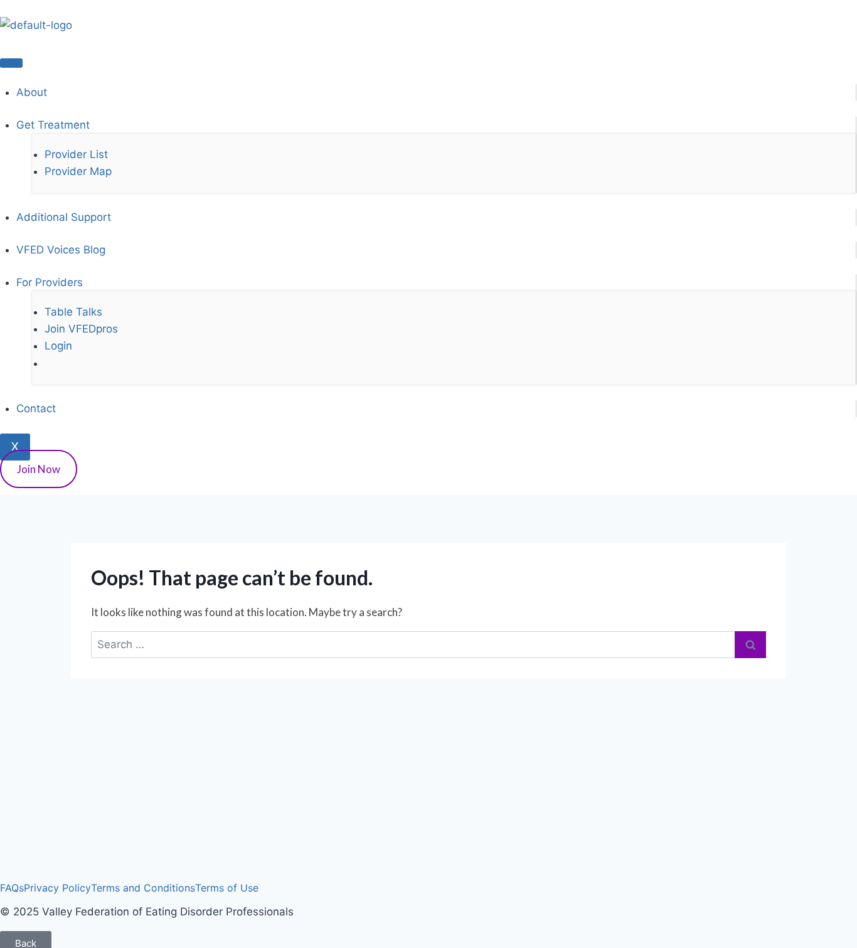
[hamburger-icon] (11, 62)
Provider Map (78, 171)
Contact (36, 408)
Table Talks (73, 312)
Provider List (76, 154)
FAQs (12, 888)
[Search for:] (428, 644)
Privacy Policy (57, 888)
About (31, 92)
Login (58, 345)
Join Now (38, 469)
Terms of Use (226, 888)
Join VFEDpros (81, 328)
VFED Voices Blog (60, 249)
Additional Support (63, 217)
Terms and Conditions (143, 888)
